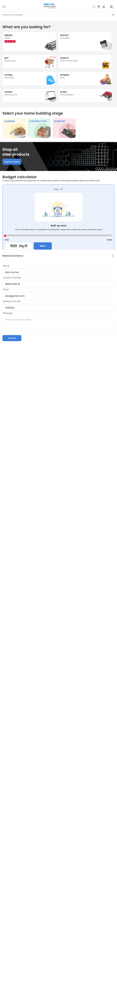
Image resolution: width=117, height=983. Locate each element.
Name (6, 265)
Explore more (12, 161)
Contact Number (12, 277)
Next (43, 246)
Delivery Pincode (12, 301)
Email (6, 289)
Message (7, 313)
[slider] (5, 235)
